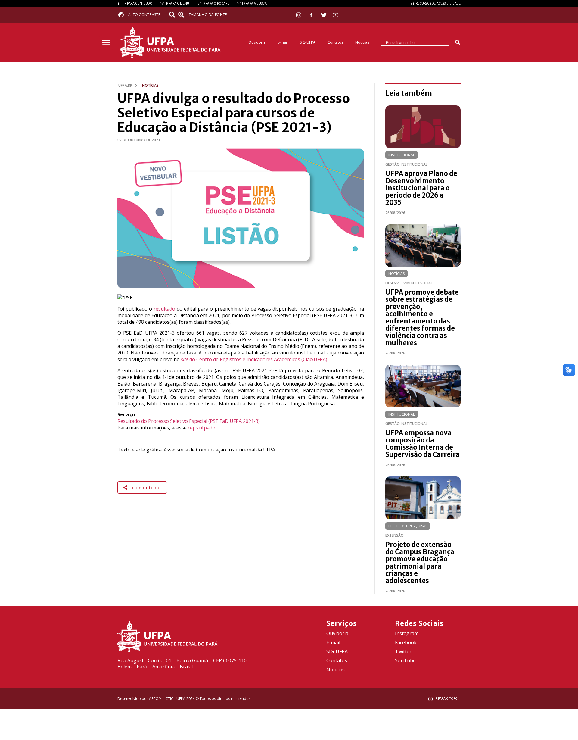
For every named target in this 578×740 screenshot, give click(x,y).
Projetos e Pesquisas (407, 526)
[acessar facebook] (312, 15)
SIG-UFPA (307, 42)
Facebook (406, 642)
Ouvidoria (257, 42)
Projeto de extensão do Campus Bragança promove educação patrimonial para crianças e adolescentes (419, 562)
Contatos (335, 42)
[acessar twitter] (324, 15)
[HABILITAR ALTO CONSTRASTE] (123, 15)
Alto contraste (144, 14)
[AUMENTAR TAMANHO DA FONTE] (183, 15)
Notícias (362, 42)
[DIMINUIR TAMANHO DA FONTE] (172, 15)
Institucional (401, 155)
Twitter (403, 651)
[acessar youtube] (335, 14)
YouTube (405, 660)
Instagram (406, 633)
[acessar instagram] (299, 15)
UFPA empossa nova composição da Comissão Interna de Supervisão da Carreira (422, 444)
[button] (106, 43)
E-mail (283, 42)
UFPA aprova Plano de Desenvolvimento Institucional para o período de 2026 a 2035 (421, 188)
